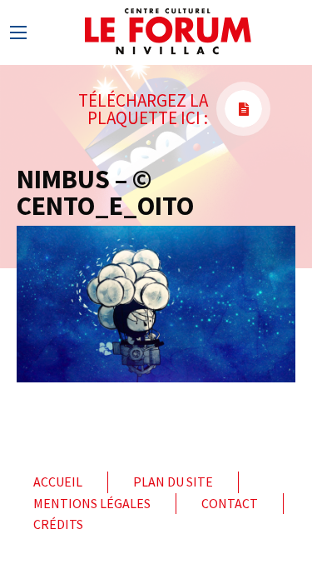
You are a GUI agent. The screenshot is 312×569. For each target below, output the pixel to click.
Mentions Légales (92, 503)
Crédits (58, 524)
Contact (229, 503)
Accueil (57, 481)
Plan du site (173, 481)
